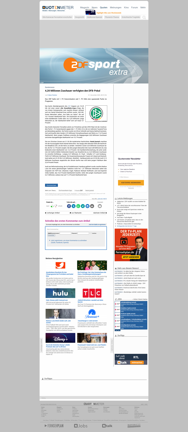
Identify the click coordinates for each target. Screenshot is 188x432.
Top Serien (142, 420)
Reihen (58, 410)
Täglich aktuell (91, 412)
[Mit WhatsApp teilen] (78, 206)
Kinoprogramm (123, 420)
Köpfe (73, 415)
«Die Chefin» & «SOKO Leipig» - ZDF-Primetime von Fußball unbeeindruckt (130, 284)
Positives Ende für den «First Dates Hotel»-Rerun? (130, 288)
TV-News (74, 408)
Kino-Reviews (106, 412)
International (75, 413)
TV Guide (94, 420)
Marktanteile (91, 410)
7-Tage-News (44, 413)
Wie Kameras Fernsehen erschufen (57, 17)
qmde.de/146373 (102, 198)
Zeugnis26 (79, 17)
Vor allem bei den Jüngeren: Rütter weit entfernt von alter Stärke (130, 272)
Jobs (135, 410)
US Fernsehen (74, 420)
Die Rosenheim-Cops (65, 190)
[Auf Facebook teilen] (69, 206)
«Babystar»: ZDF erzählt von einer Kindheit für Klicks (131, 202)
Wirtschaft (74, 412)
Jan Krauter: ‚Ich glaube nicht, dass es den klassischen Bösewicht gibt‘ (130, 220)
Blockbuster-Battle (123, 413)
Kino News (46, 420)
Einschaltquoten (87, 420)
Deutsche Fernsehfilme (133, 420)
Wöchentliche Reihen (93, 408)
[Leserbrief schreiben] (99, 206)
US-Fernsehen (75, 416)
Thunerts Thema (112, 17)
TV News (80, 420)
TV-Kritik (105, 410)
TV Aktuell (51, 420)
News (94, 7)
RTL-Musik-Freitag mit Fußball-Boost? (131, 281)
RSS (42, 408)
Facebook (43, 415)
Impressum (137, 417)
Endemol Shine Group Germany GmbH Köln (132, 304)
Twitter (43, 416)
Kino (126, 7)
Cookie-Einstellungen (139, 416)
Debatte (105, 408)
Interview (59, 412)
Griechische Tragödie (131, 17)
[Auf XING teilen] (83, 206)
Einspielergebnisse (123, 412)
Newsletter (43, 410)
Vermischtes (75, 410)
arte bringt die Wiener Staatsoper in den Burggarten (129, 214)
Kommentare (51, 185)
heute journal (90, 190)
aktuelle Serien (114, 420)
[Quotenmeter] (58, 9)
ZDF (69, 106)
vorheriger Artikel (53, 213)
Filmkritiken (67, 420)
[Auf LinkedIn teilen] (87, 206)
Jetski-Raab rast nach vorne (128, 278)
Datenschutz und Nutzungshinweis (138, 414)
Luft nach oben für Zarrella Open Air (130, 276)
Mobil (42, 412)
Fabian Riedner (52, 95)
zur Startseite (76, 213)
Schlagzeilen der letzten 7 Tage (127, 226)
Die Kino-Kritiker (123, 410)
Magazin (84, 7)
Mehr (143, 7)
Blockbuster (100, 420)
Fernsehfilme (107, 420)
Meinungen (115, 7)
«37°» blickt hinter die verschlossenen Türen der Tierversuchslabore (132, 206)
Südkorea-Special (94, 17)
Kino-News (121, 408)
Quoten (103, 7)
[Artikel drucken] (92, 206)
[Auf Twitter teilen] (73, 206)
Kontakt (136, 412)
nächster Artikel (99, 213)
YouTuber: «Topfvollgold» (124, 217)
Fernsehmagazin (59, 420)
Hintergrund (60, 408)
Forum (134, 7)
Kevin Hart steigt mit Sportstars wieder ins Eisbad (130, 210)
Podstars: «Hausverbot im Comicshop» (129, 224)
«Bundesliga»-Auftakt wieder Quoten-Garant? (130, 293)
